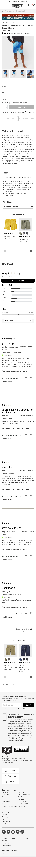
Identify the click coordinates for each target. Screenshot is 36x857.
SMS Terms (21, 792)
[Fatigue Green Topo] (20, 233)
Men (7, 22)
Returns (31, 112)
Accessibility (6, 804)
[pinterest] (18, 832)
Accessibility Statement (9, 806)
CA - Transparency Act (8, 848)
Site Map (4, 853)
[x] (8, 832)
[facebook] (4, 832)
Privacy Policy (22, 708)
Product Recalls (23, 806)
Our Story (5, 814)
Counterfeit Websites (24, 804)
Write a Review (18, 281)
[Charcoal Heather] (27, 659)
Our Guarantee (22, 801)
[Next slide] (31, 251)
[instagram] (22, 832)
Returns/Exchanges (24, 794)
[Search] (2, 11)
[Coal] (9, 659)
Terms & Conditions (7, 845)
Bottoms (12, 22)
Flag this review (7, 381)
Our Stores (5, 817)
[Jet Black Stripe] (27, 233)
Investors (5, 824)
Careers (4, 819)
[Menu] (2, 5)
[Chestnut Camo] (24, 233)
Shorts (18, 22)
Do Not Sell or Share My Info (9, 850)
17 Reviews (26, 33)
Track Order (6, 794)
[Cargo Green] (6, 659)
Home (3, 22)
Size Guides (21, 797)
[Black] (24, 659)
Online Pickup (6, 801)
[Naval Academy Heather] (20, 659)
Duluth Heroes (6, 821)
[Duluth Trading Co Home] (17, 6)
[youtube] (13, 832)
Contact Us (5, 792)
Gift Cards (21, 799)
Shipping (4, 797)
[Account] (29, 5)
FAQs (3, 799)
